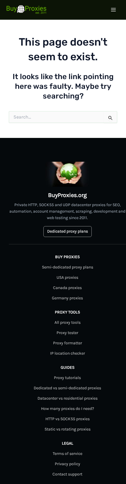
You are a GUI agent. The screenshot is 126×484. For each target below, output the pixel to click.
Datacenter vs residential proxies (68, 398)
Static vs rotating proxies (68, 429)
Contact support (67, 474)
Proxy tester (67, 332)
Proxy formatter (67, 343)
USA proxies (67, 277)
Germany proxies (67, 298)
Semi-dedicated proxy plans (67, 267)
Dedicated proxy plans (67, 231)
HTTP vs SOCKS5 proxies (67, 418)
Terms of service (67, 453)
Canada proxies (67, 287)
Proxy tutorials (67, 377)
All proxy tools (68, 322)
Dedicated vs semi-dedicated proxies (67, 387)
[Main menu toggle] (113, 9)
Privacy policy (67, 463)
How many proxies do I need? (67, 408)
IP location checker (67, 353)
